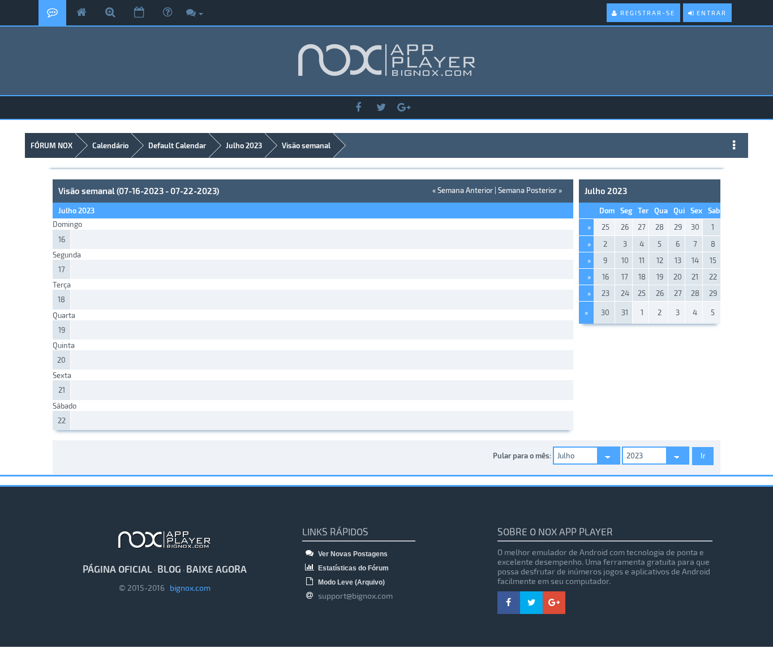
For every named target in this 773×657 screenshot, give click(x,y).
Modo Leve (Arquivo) (350, 582)
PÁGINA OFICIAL (117, 568)
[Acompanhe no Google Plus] (403, 107)
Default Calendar (177, 145)
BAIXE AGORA (216, 568)
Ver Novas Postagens (352, 554)
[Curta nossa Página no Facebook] (358, 107)
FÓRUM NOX (51, 145)
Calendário (110, 145)
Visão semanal (306, 145)
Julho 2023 (244, 145)
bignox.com (188, 587)
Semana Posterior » (530, 190)
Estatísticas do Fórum (352, 568)
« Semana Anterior (462, 190)
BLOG (169, 568)
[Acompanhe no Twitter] (381, 107)
